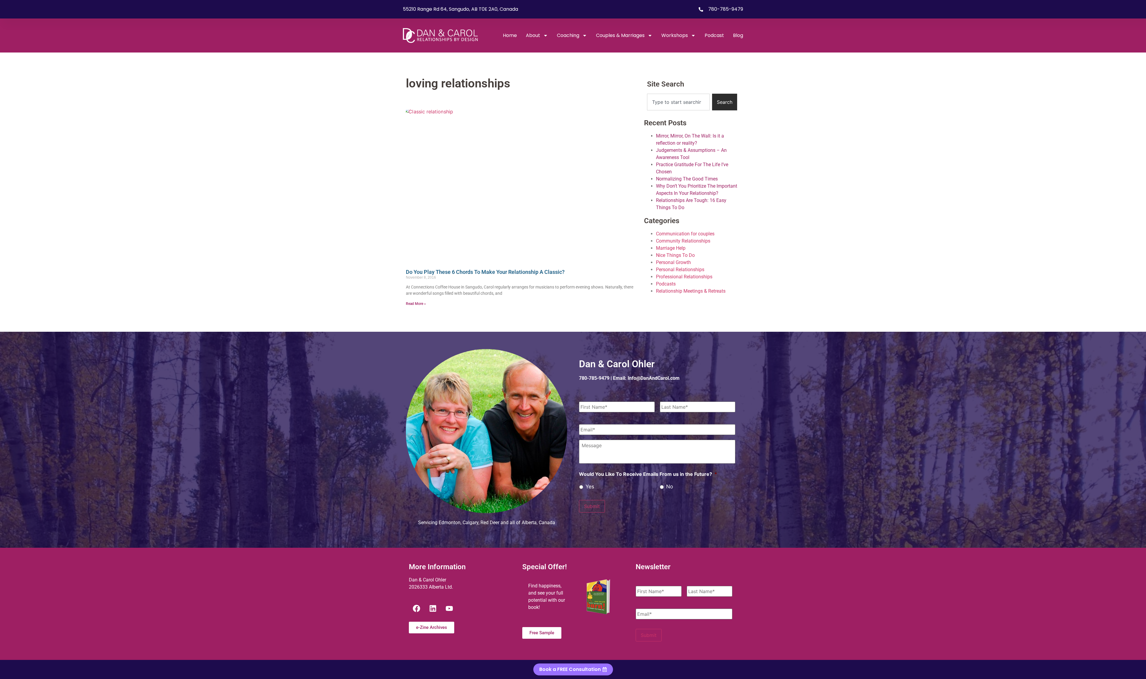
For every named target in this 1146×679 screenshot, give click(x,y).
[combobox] (678, 102)
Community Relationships (683, 241)
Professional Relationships (684, 277)
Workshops (674, 35)
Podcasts (666, 284)
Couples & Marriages (620, 35)
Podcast (714, 35)
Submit (592, 506)
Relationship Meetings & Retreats (691, 291)
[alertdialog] (573, 669)
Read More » (416, 304)
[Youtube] (449, 608)
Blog (738, 35)
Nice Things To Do (675, 255)
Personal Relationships (680, 269)
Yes (590, 486)
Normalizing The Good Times (687, 179)
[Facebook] (416, 608)
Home (510, 35)
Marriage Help (671, 248)
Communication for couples (685, 234)
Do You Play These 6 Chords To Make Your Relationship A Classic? (485, 272)
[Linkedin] (432, 608)
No (669, 486)
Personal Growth (673, 262)
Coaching (568, 35)
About (533, 35)
